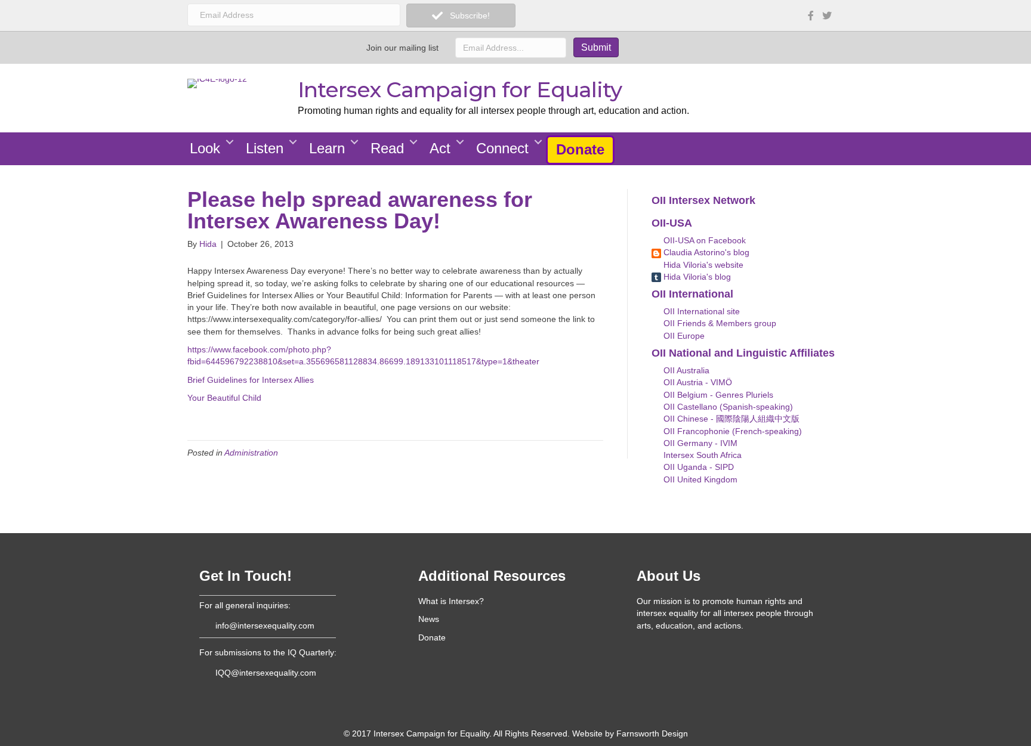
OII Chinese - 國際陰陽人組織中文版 (730, 418)
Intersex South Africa (701, 455)
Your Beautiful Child (224, 398)
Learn (327, 148)
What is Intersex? (451, 601)
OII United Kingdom (699, 479)
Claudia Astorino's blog (705, 252)
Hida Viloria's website (702, 265)
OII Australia (685, 370)
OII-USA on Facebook (703, 240)
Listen (264, 148)
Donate (580, 149)
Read (387, 148)
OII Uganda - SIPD (697, 467)
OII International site (700, 311)
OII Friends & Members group (718, 323)
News (428, 619)
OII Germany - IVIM (699, 443)
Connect (502, 148)
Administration (251, 452)
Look (205, 148)
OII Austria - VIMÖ (696, 382)
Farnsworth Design (652, 733)
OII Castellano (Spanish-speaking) (727, 406)
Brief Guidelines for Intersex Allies (250, 380)
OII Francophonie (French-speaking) (731, 431)
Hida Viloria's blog (696, 276)
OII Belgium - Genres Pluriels (717, 395)
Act (440, 148)
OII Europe (683, 336)
